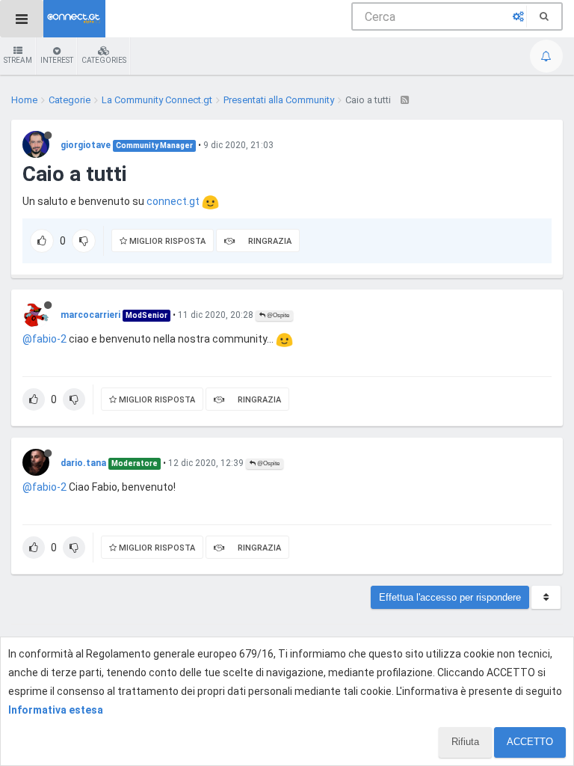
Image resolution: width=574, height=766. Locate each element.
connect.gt (173, 201)
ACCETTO (530, 741)
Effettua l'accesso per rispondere (450, 597)
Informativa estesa (55, 710)
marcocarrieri (90, 315)
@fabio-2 (44, 339)
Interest (56, 60)
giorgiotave (86, 145)
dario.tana (83, 463)
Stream (18, 60)
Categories (103, 60)
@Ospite (277, 315)
